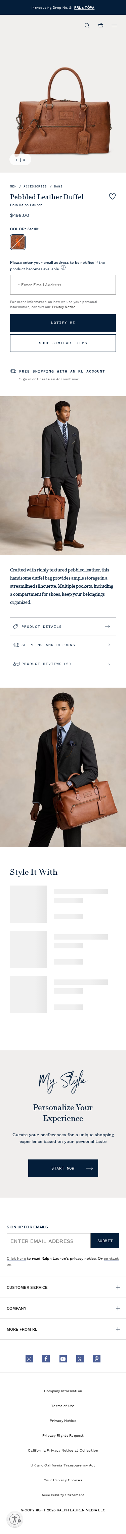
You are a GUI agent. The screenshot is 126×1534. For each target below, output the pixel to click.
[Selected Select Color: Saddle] (18, 242)
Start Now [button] (62, 1168)
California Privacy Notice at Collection (63, 1450)
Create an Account (54, 379)
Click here (16, 1258)
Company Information (63, 1390)
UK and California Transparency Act (63, 1465)
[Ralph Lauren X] (80, 1358)
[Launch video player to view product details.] (11, 833)
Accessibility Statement (63, 1494)
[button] (87, 25)
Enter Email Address (39, 284)
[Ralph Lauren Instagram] (29, 1358)
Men (13, 186)
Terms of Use (63, 1405)
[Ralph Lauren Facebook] (46, 1358)
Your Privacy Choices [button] (63, 1480)
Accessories (35, 186)
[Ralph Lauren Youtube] (63, 1358)
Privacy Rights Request (63, 1435)
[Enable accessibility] (15, 1519)
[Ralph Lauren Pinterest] (96, 1358)
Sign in (25, 379)
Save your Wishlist (112, 196)
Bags (58, 186)
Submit (105, 1241)
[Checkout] (101, 25)
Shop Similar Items (63, 343)
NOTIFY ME (63, 322)
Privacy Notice (63, 306)
